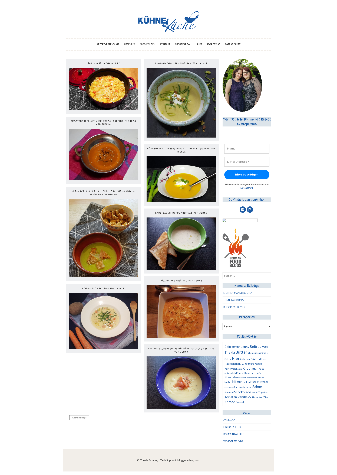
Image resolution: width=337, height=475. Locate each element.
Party (237, 387)
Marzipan (241, 377)
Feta (253, 359)
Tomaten (230, 397)
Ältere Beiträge (79, 417)
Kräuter (240, 373)
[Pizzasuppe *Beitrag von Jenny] (181, 336)
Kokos (261, 369)
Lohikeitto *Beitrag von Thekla (103, 288)
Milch (261, 377)
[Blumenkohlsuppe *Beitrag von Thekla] (181, 136)
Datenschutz (232, 44)
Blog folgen (147, 44)
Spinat (254, 392)
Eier (236, 358)
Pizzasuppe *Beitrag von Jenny (181, 280)
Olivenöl (263, 381)
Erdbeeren (245, 359)
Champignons (254, 353)
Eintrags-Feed (232, 427)
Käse (247, 373)
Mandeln (230, 377)
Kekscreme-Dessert (235, 307)
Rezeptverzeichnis (108, 44)
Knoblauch (250, 368)
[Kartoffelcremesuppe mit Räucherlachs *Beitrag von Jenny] (181, 407)
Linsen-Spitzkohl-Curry (103, 63)
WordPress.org (233, 441)
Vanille (242, 397)
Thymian (262, 392)
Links (199, 44)
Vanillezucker (255, 397)
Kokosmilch (230, 373)
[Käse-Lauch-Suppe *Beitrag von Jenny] (181, 268)
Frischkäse (261, 359)
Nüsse (254, 381)
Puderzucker (246, 387)
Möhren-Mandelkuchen (237, 292)
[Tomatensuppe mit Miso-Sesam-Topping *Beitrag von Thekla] (103, 179)
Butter (241, 352)
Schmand (229, 392)
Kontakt (165, 44)
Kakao (258, 363)
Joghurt (249, 363)
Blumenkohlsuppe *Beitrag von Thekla (181, 63)
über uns (129, 44)
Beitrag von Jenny (236, 347)
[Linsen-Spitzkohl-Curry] (103, 108)
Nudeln (246, 382)
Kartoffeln (230, 368)
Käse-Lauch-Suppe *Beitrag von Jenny (181, 213)
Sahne (257, 387)
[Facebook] (243, 209)
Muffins (228, 382)
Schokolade (242, 392)
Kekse (239, 369)
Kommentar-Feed (234, 434)
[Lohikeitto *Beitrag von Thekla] (103, 348)
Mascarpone (253, 377)
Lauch (253, 373)
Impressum (213, 44)
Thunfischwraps (233, 299)
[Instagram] (250, 209)
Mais (259, 373)
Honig (241, 364)
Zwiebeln (240, 402)
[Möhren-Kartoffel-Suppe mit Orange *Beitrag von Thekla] (181, 200)
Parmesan (229, 387)
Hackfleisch (231, 363)
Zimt (266, 397)
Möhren (237, 381)
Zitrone (229, 402)
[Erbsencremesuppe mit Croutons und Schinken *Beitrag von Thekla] (103, 276)
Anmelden (229, 419)
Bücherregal (183, 44)
